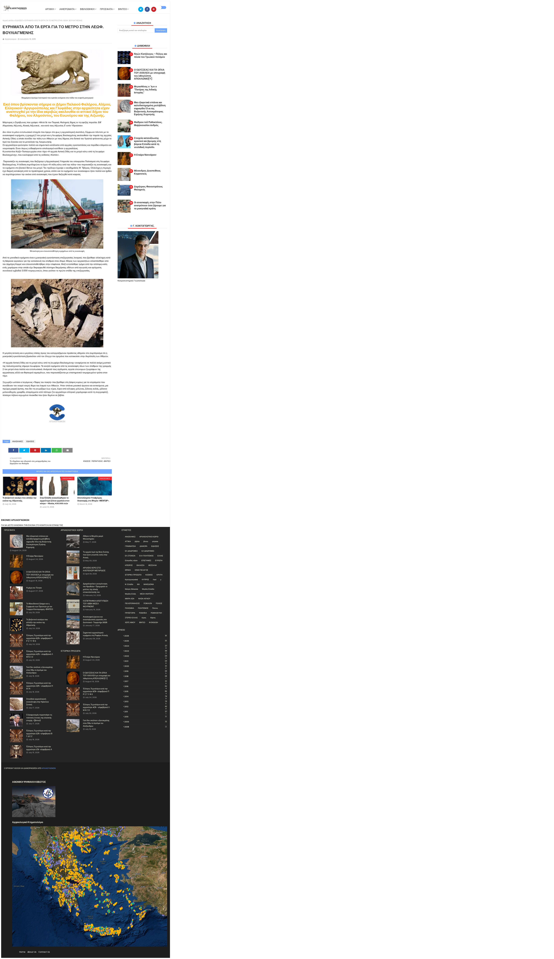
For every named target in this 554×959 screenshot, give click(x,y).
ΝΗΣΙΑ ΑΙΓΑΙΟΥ (144, 598)
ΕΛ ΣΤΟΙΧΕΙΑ (130, 555)
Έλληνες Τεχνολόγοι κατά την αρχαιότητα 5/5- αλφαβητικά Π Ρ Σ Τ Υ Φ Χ (39, 638)
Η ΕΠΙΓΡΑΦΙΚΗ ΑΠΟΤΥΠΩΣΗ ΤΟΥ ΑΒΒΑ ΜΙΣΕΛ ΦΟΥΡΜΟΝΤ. (95, 604)
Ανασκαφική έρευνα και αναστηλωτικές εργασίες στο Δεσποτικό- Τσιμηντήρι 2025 (95, 619)
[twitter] (140, 9)
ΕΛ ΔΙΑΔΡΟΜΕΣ (131, 551)
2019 (145, 671)
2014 (145, 696)
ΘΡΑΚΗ (128, 570)
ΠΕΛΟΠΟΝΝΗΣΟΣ (132, 603)
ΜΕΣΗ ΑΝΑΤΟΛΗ (147, 594)
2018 (145, 676)
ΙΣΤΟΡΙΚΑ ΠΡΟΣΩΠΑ (133, 575)
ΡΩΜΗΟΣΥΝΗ (156, 613)
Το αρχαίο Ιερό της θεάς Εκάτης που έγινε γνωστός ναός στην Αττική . (96, 555)
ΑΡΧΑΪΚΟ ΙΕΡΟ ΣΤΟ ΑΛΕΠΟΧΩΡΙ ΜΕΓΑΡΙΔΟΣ (94, 569)
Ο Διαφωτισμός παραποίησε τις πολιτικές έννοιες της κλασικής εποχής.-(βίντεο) (39, 717)
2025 (145, 641)
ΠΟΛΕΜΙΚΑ (129, 608)
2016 (145, 686)
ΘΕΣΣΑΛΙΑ (152, 565)
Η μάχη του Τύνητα (34, 587)
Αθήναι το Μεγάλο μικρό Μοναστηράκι (93, 537)
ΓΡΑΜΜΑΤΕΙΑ (130, 546)
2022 (145, 656)
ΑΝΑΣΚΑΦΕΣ (17, 441)
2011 (145, 711)
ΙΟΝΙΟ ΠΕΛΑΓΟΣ (141, 570)
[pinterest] (153, 9)
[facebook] (147, 9)
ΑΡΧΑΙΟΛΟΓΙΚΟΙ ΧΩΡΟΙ (148, 536)
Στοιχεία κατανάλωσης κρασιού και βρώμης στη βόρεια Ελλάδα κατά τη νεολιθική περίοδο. (147, 143)
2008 (145, 726)
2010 (145, 716)
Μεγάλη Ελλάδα (148, 589)
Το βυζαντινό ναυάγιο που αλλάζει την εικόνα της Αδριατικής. (19, 499)
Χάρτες (153, 617)
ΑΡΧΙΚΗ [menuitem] (49, 9)
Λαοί (154, 579)
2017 (145, 681)
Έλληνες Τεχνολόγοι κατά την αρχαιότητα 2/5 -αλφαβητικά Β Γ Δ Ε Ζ (39, 733)
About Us (31, 951)
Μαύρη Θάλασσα (131, 589)
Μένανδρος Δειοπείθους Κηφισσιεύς (147, 172)
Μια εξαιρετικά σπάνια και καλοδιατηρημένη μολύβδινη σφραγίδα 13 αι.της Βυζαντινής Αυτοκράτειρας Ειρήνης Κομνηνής (150, 108)
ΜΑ (138, 584)
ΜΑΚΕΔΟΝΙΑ (149, 584)
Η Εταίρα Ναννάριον (145, 154)
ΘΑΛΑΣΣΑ (140, 565)
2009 (145, 721)
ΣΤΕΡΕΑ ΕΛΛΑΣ (131, 617)
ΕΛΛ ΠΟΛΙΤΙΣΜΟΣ (146, 555)
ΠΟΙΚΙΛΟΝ (148, 603)
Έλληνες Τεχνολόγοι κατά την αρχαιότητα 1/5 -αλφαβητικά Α (39, 748)
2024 (145, 646)
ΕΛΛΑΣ (160, 555)
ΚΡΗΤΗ (159, 575)
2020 (145, 666)
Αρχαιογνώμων (10, 39)
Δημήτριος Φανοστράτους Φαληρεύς (148, 188)
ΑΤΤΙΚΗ (128, 541)
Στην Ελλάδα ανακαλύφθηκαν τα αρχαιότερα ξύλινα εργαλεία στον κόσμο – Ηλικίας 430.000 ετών (54, 500)
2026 (145, 635)
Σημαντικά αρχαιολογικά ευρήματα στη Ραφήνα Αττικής (95, 634)
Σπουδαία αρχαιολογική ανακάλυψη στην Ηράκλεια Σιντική (37, 702)
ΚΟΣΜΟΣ (149, 575)
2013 (145, 701)
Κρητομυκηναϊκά (131, 579)
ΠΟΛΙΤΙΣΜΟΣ (143, 608)
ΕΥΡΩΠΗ (158, 560)
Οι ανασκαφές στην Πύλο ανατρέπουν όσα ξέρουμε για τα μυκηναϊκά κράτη (150, 205)
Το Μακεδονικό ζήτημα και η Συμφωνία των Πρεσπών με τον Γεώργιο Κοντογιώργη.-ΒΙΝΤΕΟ (39, 606)
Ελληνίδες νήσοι (131, 560)
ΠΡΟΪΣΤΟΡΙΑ (130, 613)
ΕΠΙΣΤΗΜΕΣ (146, 560)
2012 (145, 706)
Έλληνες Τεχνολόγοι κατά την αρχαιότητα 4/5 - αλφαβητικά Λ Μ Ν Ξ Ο (39, 654)
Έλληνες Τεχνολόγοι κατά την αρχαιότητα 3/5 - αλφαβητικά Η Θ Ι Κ (39, 686)
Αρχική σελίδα (8, 20)
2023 (145, 651)
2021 (145, 661)
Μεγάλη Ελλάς (130, 594)
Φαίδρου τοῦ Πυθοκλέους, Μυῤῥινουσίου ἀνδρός (148, 124)
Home (22, 951)
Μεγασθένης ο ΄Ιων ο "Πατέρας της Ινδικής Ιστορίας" (145, 89)
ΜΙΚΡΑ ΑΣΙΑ (129, 598)
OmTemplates (28, 775)
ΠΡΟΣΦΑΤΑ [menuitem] (106, 9)
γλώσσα (155, 541)
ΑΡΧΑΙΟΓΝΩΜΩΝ (49, 768)
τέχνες (144, 617)
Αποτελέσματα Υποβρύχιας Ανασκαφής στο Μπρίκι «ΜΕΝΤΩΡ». (93, 499)
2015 (145, 691)
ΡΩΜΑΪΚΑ (143, 613)
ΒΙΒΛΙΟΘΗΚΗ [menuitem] (87, 9)
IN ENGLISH (153, 622)
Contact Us (44, 951)
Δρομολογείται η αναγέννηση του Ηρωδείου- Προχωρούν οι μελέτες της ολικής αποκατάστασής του (95, 588)
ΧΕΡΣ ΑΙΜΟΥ (130, 622)
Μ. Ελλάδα (129, 584)
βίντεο (145, 541)
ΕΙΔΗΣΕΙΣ (19, 20)
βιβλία (137, 541)
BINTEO (142, 622)
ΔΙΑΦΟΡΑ (143, 546)
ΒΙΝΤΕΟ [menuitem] (122, 9)
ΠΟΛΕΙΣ (159, 603)
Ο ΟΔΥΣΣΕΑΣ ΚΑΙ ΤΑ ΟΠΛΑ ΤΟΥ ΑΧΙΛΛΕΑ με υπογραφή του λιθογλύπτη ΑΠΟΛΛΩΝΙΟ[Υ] (149, 74)
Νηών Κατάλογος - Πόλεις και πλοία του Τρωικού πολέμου (150, 56)
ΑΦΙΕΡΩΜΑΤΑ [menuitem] (67, 9)
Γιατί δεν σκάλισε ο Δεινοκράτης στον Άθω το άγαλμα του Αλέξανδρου (39, 670)
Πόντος (155, 608)
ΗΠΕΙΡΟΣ (129, 565)
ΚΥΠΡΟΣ (145, 579)
